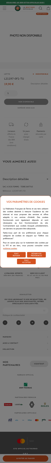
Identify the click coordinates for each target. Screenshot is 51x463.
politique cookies (10, 248)
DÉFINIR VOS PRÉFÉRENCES (36, 255)
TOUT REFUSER (16, 255)
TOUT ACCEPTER (26, 261)
